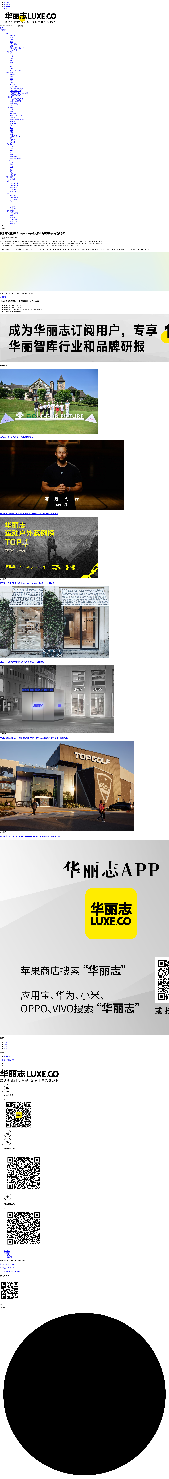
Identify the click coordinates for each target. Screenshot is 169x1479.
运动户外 (9, 52)
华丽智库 (7, 6)
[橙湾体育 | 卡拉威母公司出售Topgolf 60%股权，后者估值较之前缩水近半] (67, 830)
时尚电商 (13, 195)
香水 (11, 150)
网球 (11, 60)
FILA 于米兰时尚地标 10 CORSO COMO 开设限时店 (22, 662)
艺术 (11, 167)
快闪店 (6, 1042)
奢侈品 (8, 33)
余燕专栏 (13, 191)
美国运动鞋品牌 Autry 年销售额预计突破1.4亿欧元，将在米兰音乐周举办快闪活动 (34, 738)
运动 (11, 54)
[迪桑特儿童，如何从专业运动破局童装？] (49, 433)
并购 (11, 79)
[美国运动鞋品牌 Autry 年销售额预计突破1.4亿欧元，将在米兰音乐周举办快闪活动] (57, 732)
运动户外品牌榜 (15, 70)
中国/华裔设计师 (16, 115)
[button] (7, 1091)
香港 (5, 1046)
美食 (11, 163)
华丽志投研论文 (15, 95)
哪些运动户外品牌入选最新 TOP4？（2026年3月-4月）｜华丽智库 (27, 583)
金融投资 (9, 72)
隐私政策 (13, 223)
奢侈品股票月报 (15, 91)
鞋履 (11, 132)
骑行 (11, 66)
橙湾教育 (7, 4)
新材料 (12, 207)
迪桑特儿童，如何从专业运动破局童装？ (16, 437)
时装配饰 (9, 107)
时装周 (12, 121)
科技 (8, 193)
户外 (11, 56)
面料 (11, 138)
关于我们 (7, 2)
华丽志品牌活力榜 (16, 99)
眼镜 (11, 128)
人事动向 (13, 189)
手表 (11, 40)
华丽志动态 (8, 8)
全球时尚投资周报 (16, 89)
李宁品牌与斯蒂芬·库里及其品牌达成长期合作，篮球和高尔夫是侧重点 (29, 514)
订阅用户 (3, 30)
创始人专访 (14, 183)
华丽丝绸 (13, 50)
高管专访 (13, 187)
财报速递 (13, 75)
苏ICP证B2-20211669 (7, 1268)
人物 (8, 181)
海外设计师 (14, 117)
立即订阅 (3, 297)
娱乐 (11, 169)
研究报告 (9, 97)
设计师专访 (14, 185)
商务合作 (13, 217)
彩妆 (11, 148)
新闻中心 (13, 219)
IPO (11, 81)
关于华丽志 (10, 211)
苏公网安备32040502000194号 (10, 1271)
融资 (11, 77)
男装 (11, 111)
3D (11, 201)
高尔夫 (12, 62)
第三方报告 (14, 105)
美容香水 (9, 144)
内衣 (11, 134)
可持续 (12, 142)
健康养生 (13, 175)
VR (11, 205)
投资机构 (13, 87)
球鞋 (11, 68)
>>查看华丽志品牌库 (7, 1060)
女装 (11, 109)
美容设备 (13, 156)
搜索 (20, 26)
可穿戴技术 (14, 197)
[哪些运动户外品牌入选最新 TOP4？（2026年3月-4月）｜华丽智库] (49, 577)
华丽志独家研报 (15, 101)
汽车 (11, 42)
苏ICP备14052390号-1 (7, 1264)
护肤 (11, 146)
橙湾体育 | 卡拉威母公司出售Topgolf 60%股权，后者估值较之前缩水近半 (30, 836)
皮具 (11, 130)
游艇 (11, 46)
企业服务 (13, 209)
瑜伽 (11, 58)
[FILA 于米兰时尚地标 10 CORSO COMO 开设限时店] (54, 658)
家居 (11, 165)
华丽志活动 (14, 215)
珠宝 (11, 38)
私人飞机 (13, 44)
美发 (11, 154)
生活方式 (9, 160)
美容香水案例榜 (15, 158)
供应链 (12, 140)
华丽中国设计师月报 (17, 119)
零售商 (12, 126)
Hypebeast (7, 1056)
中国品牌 (13, 113)
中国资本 (13, 84)
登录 (1, 28)
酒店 (11, 173)
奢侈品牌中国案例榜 (17, 48)
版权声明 (13, 221)
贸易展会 (13, 124)
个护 (11, 152)
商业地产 (9, 177)
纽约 (5, 1044)
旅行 (11, 171)
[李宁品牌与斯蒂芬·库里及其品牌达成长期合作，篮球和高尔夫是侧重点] (62, 510)
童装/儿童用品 (15, 136)
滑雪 (11, 64)
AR (11, 203)
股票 (11, 82)
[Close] (4, 1099)
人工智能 (13, 200)
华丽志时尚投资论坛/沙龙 (19, 93)
